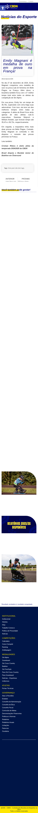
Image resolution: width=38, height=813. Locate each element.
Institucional (6, 619)
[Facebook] (3, 1)
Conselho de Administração (11, 702)
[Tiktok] (13, 1)
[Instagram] (6, 1)
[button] (26, 7)
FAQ (3, 625)
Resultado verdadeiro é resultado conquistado (17, 604)
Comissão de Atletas (9, 710)
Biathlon (5, 666)
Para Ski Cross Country (10, 672)
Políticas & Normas (9, 716)
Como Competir (7, 644)
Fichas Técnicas (8, 688)
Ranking (5, 647)
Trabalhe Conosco (8, 628)
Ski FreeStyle (6, 669)
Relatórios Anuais (8, 722)
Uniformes (5, 681)
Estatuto (5, 699)
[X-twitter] (8, 1)
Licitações (5, 725)
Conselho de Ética (8, 704)
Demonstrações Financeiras (12, 713)
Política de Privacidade (10, 631)
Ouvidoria (5, 731)
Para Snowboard (8, 675)
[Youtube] (11, 1)
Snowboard (6, 660)
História (4, 622)
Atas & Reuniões (8, 696)
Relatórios (5, 719)
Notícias (5, 634)
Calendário (6, 641)
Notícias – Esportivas (9, 678)
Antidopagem (6, 650)
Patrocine (5, 728)
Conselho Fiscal (7, 707)
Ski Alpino (5, 657)
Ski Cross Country (8, 663)
